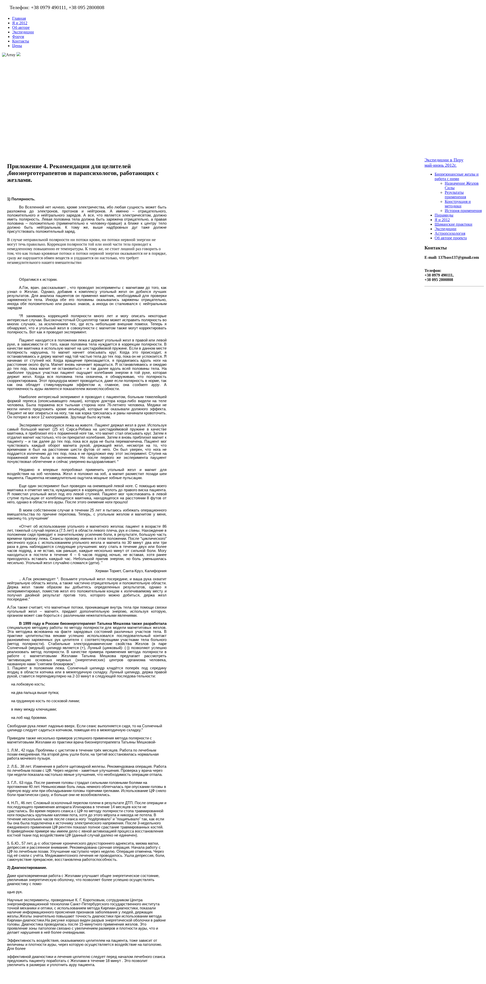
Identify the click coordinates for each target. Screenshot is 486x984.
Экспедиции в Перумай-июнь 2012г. (443, 162)
